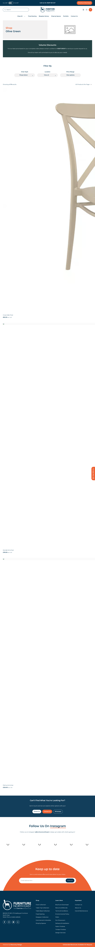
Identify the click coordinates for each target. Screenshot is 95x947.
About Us (78, 908)
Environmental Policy (62, 914)
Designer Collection (42, 917)
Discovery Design (16, 944)
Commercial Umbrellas (43, 920)
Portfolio (66, 16)
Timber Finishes (60, 929)
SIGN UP (70, 880)
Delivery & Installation (62, 923)
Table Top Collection (42, 908)
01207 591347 (61, 48)
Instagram (58, 826)
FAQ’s (57, 917)
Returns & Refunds (61, 908)
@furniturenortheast (42, 832)
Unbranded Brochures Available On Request (77, 944)
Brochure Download (84, 3)
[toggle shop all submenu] (24, 16)
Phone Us (37, 811)
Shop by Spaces (56, 16)
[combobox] (24, 75)
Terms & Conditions (61, 911)
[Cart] (86, 9)
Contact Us (74, 16)
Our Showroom (60, 920)
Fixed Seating (32, 16)
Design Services (60, 932)
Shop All (19, 16)
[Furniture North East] (47, 9)
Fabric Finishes (60, 926)
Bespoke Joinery (44, 16)
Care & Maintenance (81, 911)
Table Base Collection (43, 911)
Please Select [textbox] (23, 75)
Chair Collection (41, 904)
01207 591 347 (51, 3)
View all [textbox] (46, 75)
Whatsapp (58, 811)
